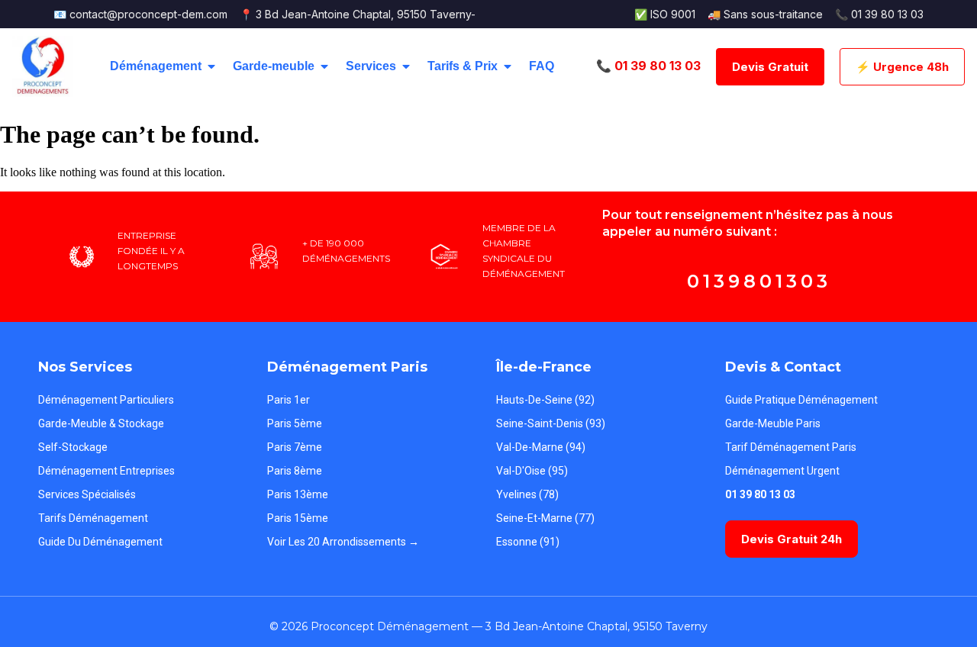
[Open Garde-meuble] (324, 66)
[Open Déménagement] (211, 66)
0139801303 (759, 281)
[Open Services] (406, 66)
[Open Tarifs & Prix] (507, 66)
